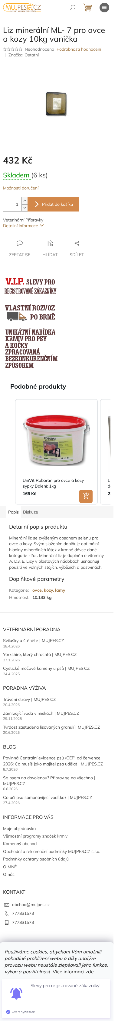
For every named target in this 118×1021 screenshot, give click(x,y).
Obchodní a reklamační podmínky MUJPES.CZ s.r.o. (51, 851)
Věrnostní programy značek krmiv (35, 836)
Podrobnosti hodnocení (79, 49)
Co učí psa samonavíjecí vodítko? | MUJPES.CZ (47, 797)
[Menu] (104, 8)
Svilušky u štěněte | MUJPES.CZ (33, 640)
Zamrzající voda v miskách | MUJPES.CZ (41, 713)
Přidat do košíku (57, 204)
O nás (9, 874)
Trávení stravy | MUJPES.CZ (29, 699)
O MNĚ (10, 867)
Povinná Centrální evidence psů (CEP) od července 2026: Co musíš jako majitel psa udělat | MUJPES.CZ (53, 760)
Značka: (23, 55)
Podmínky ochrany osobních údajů (36, 859)
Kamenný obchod (20, 843)
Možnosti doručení (20, 188)
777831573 (23, 913)
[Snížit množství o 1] (24, 207)
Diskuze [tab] (30, 512)
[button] (9, 452)
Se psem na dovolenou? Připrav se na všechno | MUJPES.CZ (49, 780)
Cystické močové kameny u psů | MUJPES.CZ (46, 668)
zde (90, 972)
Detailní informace (20, 225)
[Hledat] (73, 8)
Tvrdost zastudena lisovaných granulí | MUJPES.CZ (51, 727)
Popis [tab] (13, 512)
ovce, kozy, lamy (48, 590)
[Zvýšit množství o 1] (24, 200)
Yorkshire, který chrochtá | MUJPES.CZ (40, 654)
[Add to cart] (86, 496)
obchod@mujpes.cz (31, 904)
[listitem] (56, 451)
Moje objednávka (19, 828)
